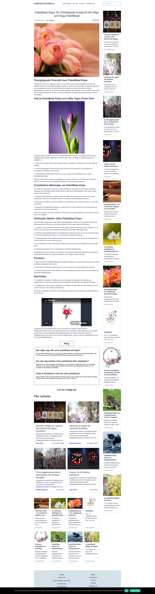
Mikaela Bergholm (75, 443)
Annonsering (67, 3)
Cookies (81, 3)
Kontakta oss (90, 3)
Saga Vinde (39, 443)
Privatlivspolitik (135, 590)
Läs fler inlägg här (66, 389)
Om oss (75, 3)
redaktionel (95, 20)
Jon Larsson (50, 20)
